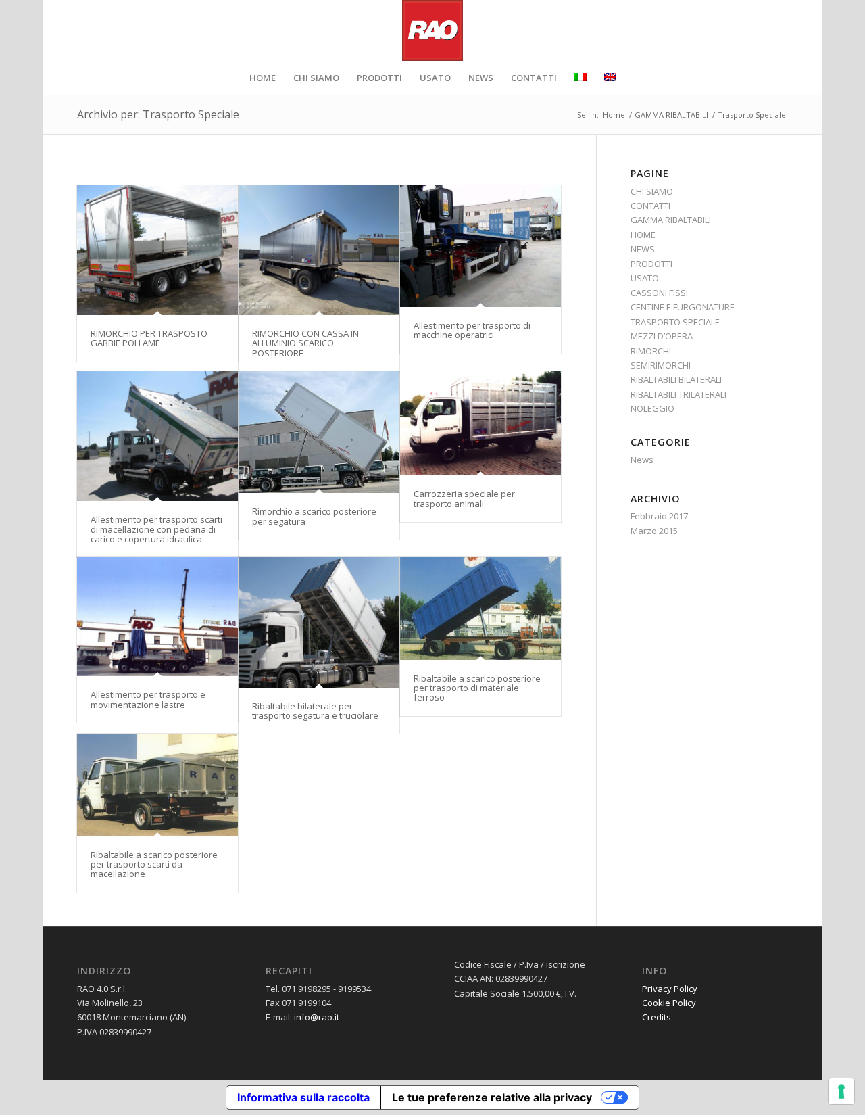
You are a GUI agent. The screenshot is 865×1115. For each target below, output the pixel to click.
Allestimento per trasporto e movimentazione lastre (148, 699)
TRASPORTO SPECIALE (675, 322)
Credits (656, 1017)
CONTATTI (650, 205)
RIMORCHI (651, 351)
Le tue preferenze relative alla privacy (492, 1097)
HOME (643, 235)
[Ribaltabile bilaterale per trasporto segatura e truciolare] (319, 622)
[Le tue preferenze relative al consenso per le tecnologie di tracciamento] (841, 1091)
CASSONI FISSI (659, 293)
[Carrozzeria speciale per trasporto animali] (480, 423)
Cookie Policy (669, 1003)
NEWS (643, 249)
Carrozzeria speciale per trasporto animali (464, 498)
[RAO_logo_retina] (432, 30)
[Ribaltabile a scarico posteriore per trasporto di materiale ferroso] (480, 608)
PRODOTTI (651, 264)
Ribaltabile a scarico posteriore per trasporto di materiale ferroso (477, 688)
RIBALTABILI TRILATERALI (678, 394)
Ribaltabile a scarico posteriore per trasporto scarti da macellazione (154, 864)
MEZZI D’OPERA (662, 336)
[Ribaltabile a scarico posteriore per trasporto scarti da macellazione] (157, 785)
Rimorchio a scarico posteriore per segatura (314, 516)
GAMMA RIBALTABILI (671, 220)
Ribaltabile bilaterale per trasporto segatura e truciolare (315, 710)
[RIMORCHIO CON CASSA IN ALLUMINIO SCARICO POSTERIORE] (319, 250)
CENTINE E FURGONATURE (683, 307)
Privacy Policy (669, 988)
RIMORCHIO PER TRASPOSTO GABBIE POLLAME (149, 338)
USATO (645, 278)
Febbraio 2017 (659, 516)
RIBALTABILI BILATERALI (676, 379)
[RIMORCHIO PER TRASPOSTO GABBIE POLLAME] (157, 250)
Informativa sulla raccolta (303, 1097)
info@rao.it (316, 1017)
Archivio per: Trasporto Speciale (158, 114)
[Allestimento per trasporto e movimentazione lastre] (157, 616)
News (642, 460)
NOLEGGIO (652, 408)
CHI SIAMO (652, 191)
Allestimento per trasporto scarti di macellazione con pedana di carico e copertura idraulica (156, 529)
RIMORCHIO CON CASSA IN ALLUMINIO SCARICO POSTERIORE (305, 343)
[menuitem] (263, 78)
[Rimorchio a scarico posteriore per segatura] (319, 432)
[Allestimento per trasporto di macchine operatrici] (480, 246)
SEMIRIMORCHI (661, 365)
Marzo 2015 (654, 531)
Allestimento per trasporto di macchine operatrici (472, 330)
